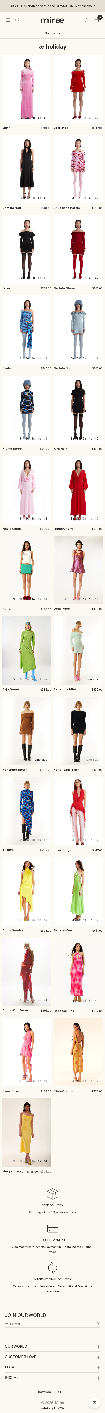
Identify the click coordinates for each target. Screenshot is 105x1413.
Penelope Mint (65, 689)
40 (39, 118)
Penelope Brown (15, 769)
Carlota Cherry (65, 288)
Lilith (6, 127)
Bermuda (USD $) (50, 1392)
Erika (6, 288)
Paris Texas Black (66, 769)
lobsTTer (59, 1408)
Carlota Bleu (63, 368)
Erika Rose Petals (67, 208)
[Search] (17, 20)
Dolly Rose (62, 608)
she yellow (10, 1171)
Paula (6, 368)
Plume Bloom (12, 448)
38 (33, 118)
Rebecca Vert (64, 930)
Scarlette (61, 127)
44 (45, 1161)
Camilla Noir (11, 208)
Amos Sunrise (13, 930)
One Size (92, 679)
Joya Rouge (62, 850)
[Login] (87, 20)
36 (27, 118)
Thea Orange (63, 1091)
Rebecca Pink (64, 1011)
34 (21, 118)
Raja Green (10, 689)
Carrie (7, 609)
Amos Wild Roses (15, 1010)
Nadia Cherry (64, 528)
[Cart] (96, 20)
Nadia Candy (11, 528)
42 (45, 118)
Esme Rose (10, 1091)
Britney (8, 849)
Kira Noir (60, 448)
